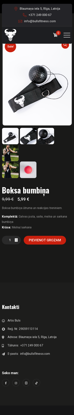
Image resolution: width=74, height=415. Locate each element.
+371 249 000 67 (39, 15)
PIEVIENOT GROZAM (45, 240)
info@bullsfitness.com (40, 21)
